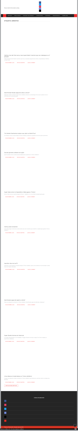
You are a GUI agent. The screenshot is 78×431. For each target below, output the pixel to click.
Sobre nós (65, 15)
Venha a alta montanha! (10, 226)
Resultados (17, 15)
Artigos (10, 15)
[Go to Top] (75, 425)
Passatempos (56, 15)
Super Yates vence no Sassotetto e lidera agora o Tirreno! (19, 192)
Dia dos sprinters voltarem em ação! (14, 152)
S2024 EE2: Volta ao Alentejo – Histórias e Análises (62, 191)
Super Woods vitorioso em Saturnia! (14, 335)
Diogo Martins (21, 62)
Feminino (47, 15)
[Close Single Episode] (62, 93)
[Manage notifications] (75, 429)
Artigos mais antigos (11, 385)
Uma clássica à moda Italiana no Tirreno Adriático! (18, 376)
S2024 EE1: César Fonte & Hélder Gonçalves (61, 205)
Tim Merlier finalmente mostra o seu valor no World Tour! (20, 133)
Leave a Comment (31, 62)
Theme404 (11, 427)
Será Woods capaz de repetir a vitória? (14, 300)
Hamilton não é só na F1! (11, 263)
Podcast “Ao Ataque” (28, 15)
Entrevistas (39, 15)
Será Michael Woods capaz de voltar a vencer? (17, 92)
